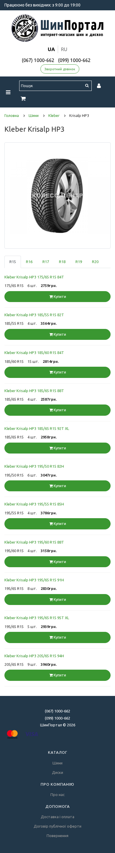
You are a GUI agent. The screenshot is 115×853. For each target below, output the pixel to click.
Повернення (57, 836)
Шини (57, 763)
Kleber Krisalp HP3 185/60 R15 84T (34, 352)
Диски (57, 772)
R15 (12, 262)
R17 (45, 262)
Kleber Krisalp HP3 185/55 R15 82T (34, 315)
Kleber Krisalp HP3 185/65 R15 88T (34, 391)
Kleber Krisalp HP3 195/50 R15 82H (34, 466)
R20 (95, 262)
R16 (29, 262)
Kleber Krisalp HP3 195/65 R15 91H (34, 580)
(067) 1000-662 (38, 60)
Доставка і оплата (57, 817)
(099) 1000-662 (74, 60)
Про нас (57, 794)
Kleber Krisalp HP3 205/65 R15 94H (34, 656)
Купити (59, 296)
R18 (62, 262)
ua (51, 49)
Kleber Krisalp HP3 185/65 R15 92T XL (36, 428)
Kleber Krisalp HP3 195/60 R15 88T (34, 542)
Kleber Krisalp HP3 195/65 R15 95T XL (36, 618)
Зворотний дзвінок (60, 69)
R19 (78, 262)
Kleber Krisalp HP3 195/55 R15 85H (34, 504)
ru (64, 49)
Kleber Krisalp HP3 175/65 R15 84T (34, 277)
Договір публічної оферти (57, 826)
